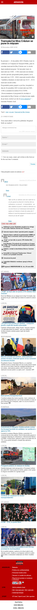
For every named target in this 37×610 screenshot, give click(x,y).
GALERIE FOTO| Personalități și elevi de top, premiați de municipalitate (17, 548)
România (5, 407)
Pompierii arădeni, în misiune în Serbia (15, 466)
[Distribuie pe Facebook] (5, 52)
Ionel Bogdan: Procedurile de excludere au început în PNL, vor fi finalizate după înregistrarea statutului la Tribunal (19, 245)
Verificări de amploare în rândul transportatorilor (12, 496)
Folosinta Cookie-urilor (19, 572)
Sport (4, 596)
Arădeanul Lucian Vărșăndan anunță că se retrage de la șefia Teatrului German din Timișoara (18, 227)
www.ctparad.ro (25, 99)
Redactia (15, 567)
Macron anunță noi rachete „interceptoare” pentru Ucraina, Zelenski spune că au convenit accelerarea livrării (18, 358)
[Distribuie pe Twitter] (14, 52)
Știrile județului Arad (18, 587)
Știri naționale (29, 590)
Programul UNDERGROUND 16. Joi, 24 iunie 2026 (18, 266)
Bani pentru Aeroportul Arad (11, 396)
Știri (3, 587)
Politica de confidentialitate (20, 570)
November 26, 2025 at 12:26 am (27, 195)
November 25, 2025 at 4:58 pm (27, 180)
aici (23, 172)
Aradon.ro (6, 567)
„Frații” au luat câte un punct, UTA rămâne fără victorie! (17, 240)
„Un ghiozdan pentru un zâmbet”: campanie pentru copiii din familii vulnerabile (17, 324)
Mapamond (6, 336)
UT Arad (5, 271)
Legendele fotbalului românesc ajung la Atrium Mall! (17, 262)
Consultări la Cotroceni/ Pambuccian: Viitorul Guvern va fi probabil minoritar (17, 253)
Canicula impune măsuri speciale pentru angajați (18, 232)
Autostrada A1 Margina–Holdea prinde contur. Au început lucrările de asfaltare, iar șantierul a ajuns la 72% (18, 429)
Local (4, 303)
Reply (7, 190)
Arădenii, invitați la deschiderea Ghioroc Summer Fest (18, 249)
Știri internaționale (18, 590)
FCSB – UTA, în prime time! (11, 522)
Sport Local (21, 596)
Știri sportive (30, 596)
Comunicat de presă (9, 258)
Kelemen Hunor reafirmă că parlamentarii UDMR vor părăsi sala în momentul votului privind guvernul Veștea (19, 236)
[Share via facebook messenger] (22, 52)
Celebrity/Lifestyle (17, 592)
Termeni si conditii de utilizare (21, 575)
